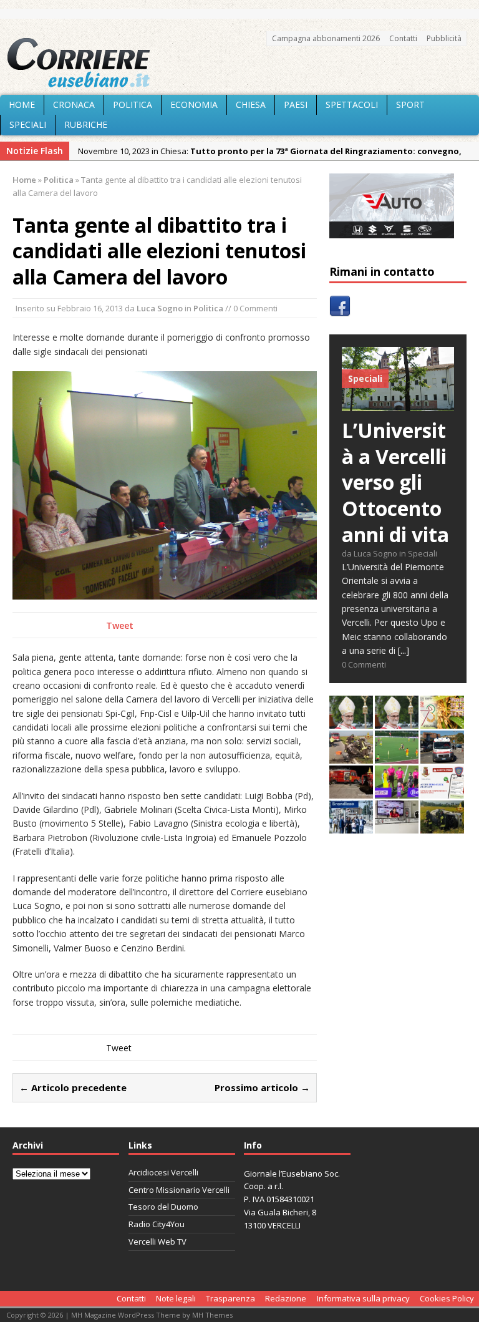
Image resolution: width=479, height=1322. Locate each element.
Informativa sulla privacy (363, 1298)
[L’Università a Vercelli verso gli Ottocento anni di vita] (398, 404)
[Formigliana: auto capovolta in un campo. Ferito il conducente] (442, 826)
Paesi (295, 104)
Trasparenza (230, 1298)
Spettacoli (352, 104)
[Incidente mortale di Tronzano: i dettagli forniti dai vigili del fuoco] (351, 756)
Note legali (176, 1298)
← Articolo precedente (73, 1087)
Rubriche (85, 124)
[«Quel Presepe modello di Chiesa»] (397, 721)
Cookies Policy (447, 1298)
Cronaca (74, 104)
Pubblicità (444, 38)
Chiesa (251, 104)
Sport (410, 104)
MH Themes (212, 1315)
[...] (403, 650)
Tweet (119, 625)
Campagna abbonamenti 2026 (326, 38)
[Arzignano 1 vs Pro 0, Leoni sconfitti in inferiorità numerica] (397, 791)
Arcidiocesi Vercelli (163, 1172)
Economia (194, 104)
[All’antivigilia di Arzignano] (397, 826)
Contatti (403, 38)
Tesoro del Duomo (163, 1206)
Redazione (285, 1298)
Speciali (27, 124)
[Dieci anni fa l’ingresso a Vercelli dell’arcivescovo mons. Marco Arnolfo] (351, 721)
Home (22, 104)
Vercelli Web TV (157, 1241)
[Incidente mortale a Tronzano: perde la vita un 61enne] (442, 756)
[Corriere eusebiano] (239, 63)
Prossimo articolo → (262, 1087)
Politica (132, 104)
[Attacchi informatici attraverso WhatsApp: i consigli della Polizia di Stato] (442, 791)
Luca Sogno (160, 308)
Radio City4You (156, 1224)
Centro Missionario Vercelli (179, 1189)
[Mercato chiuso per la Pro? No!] (397, 756)
